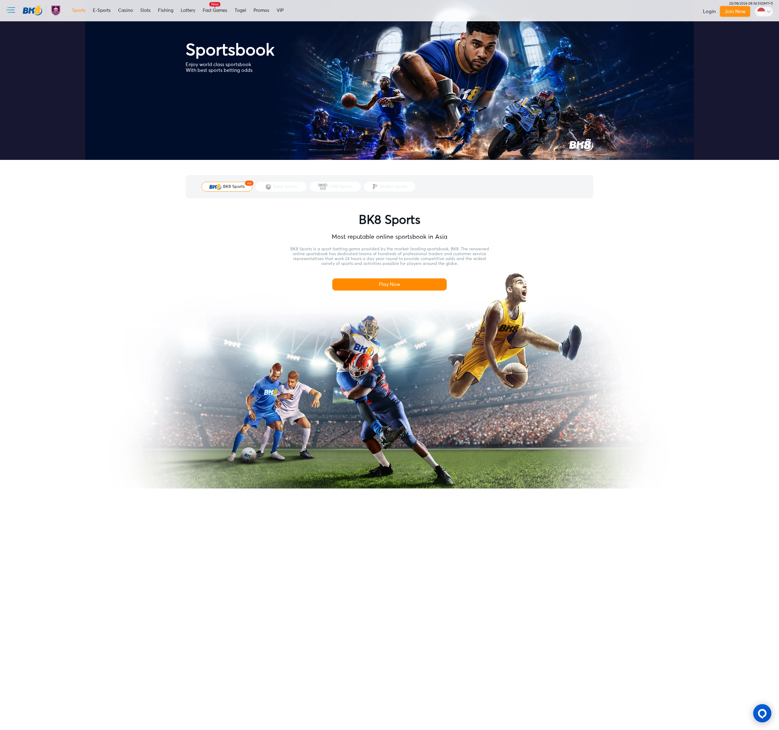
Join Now (735, 11)
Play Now (389, 284)
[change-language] (764, 11)
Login (709, 11)
